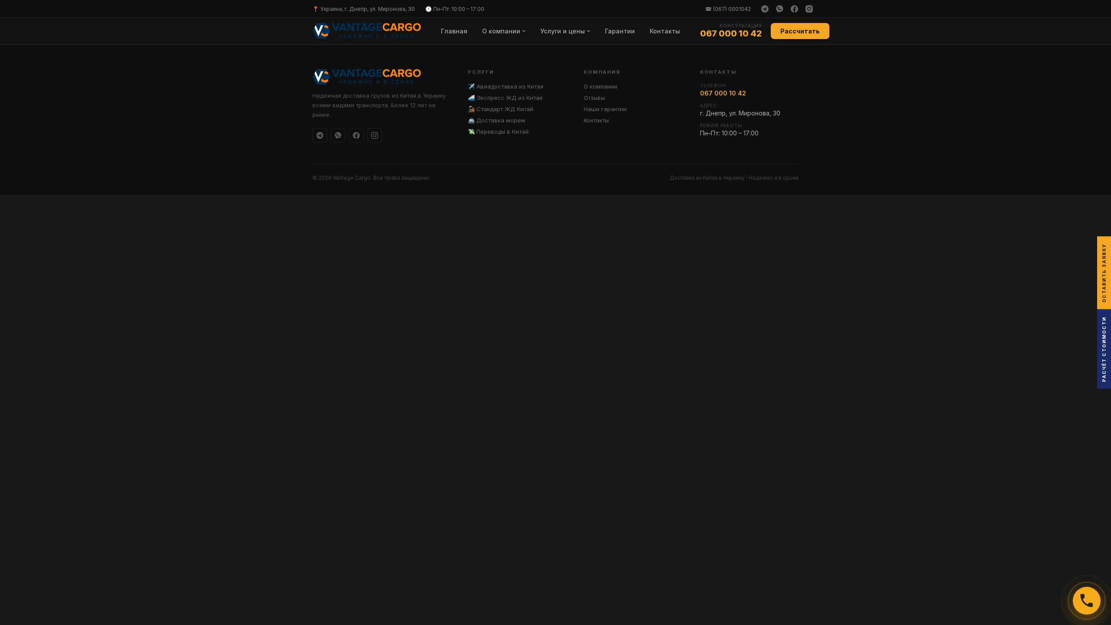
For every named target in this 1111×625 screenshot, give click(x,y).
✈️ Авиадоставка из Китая (505, 86)
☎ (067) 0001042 (728, 9)
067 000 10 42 (731, 33)
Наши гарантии (605, 108)
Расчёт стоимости (1104, 349)
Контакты (665, 31)
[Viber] (779, 8)
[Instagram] (809, 8)
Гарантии (620, 31)
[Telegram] (764, 8)
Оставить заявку (1104, 273)
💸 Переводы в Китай (498, 131)
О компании (501, 31)
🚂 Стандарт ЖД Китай (500, 108)
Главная (454, 31)
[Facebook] (794, 8)
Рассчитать (800, 31)
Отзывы (594, 97)
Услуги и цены (562, 31)
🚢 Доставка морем (496, 120)
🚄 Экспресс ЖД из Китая (505, 97)
